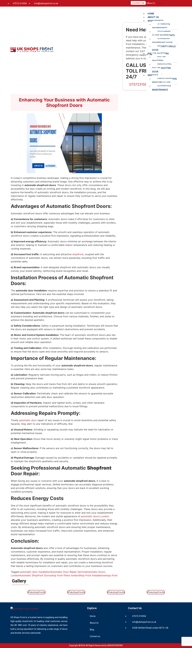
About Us (94, 623)
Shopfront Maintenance (161, 88)
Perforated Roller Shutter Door (161, 68)
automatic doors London (95, 516)
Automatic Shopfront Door (162, 41)
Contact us (95, 636)
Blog (92, 629)
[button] (161, 10)
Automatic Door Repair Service (68, 571)
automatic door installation (35, 571)
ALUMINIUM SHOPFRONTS (161, 26)
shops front (110, 575)
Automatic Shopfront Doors (35, 575)
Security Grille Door (164, 48)
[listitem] (39, 625)
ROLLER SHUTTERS (159, 59)
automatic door (28, 420)
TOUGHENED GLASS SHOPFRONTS (163, 33)
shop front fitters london (65, 575)
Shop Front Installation (91, 575)
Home (93, 616)
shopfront (77, 254)
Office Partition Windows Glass (164, 81)
